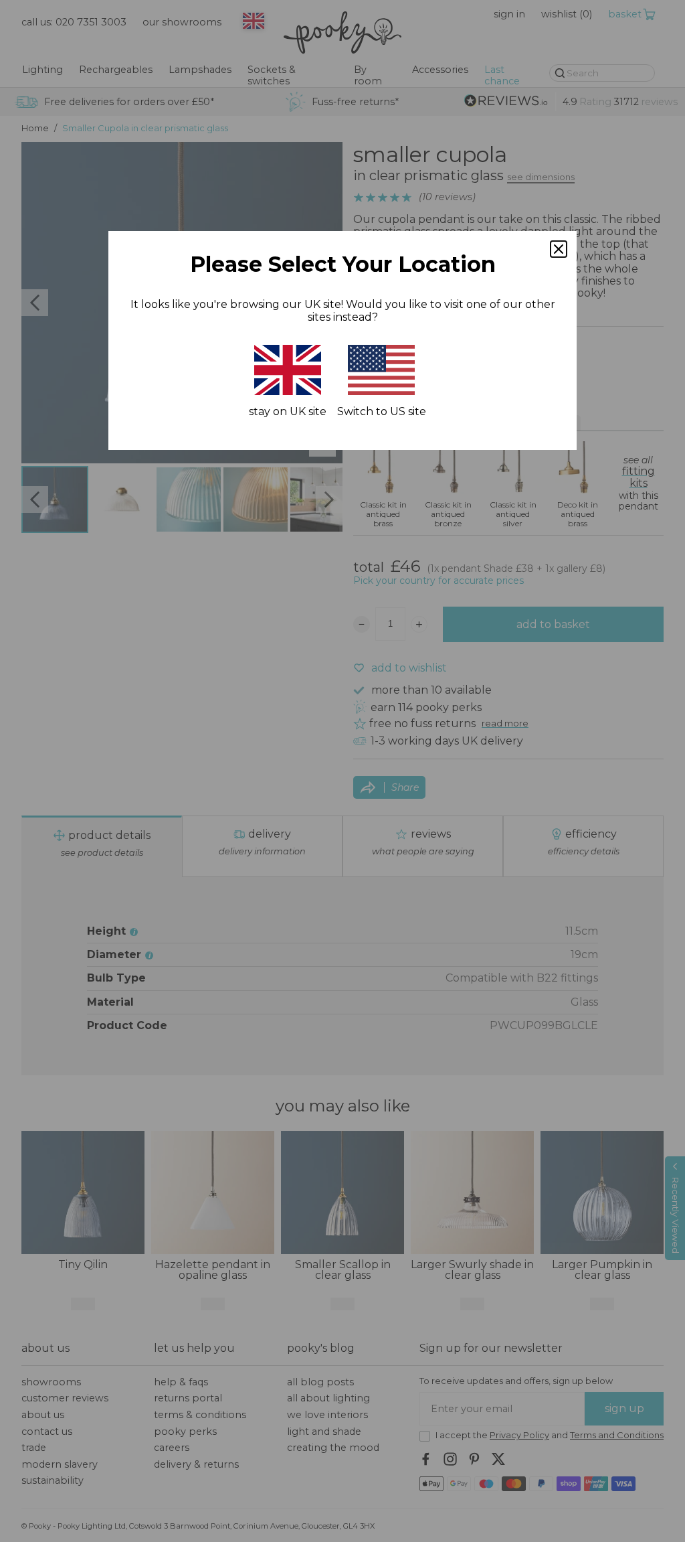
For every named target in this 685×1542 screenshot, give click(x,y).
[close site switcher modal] (559, 249)
